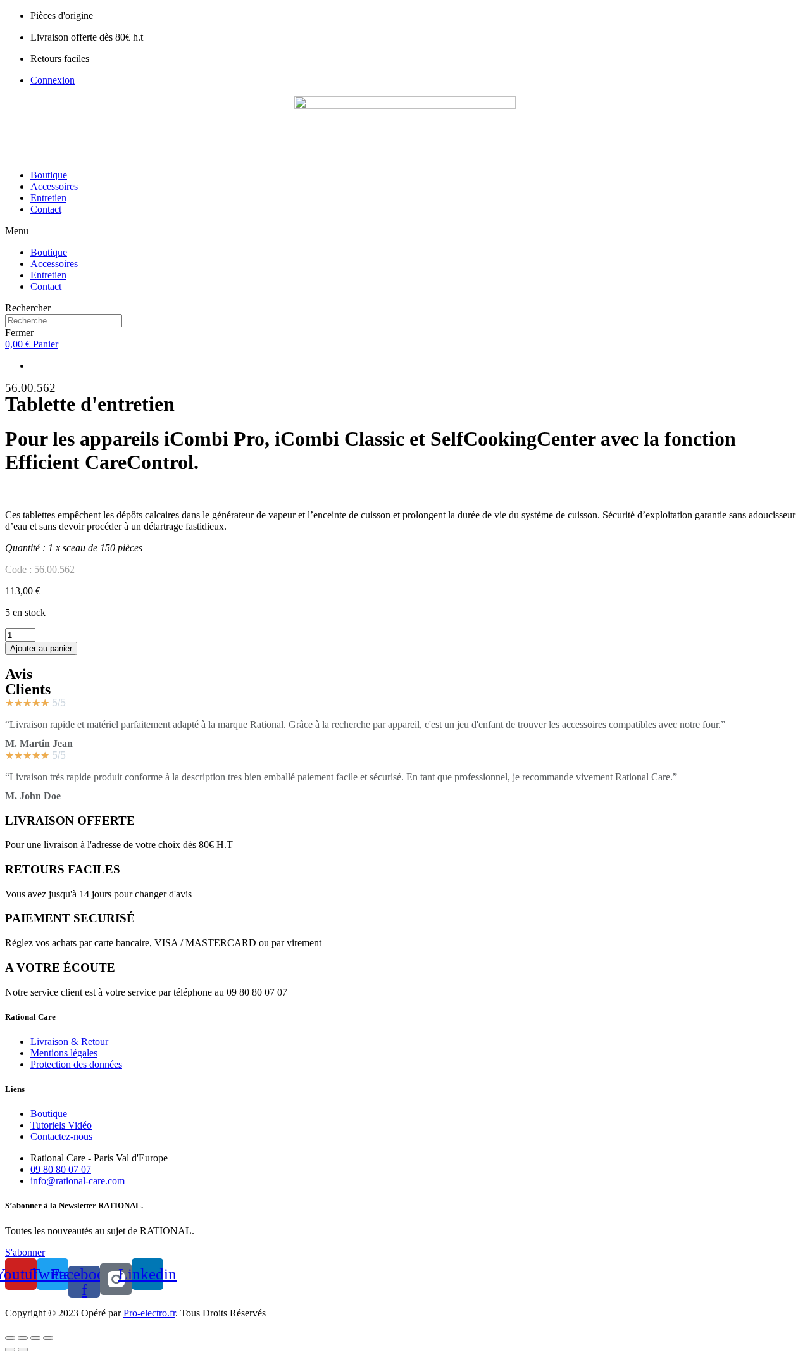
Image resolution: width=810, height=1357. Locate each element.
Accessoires (54, 186)
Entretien (48, 197)
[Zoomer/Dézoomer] (48, 1338)
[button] (405, 231)
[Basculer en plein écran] (35, 1338)
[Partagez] (23, 1338)
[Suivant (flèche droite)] (23, 1349)
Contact (45, 209)
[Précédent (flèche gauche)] (10, 1349)
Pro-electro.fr (149, 1313)
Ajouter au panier (41, 648)
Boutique (48, 175)
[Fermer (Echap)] (10, 1338)
